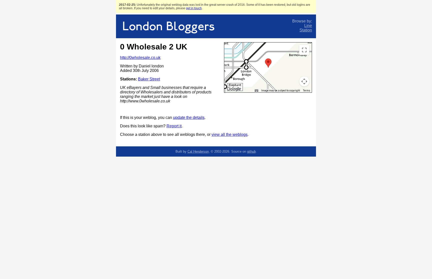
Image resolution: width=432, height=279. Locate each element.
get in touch (194, 8)
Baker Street (149, 79)
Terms (306, 90)
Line (308, 25)
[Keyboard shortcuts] (256, 90)
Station (306, 30)
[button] (268, 63)
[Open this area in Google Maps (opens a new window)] (234, 89)
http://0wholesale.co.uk (140, 57)
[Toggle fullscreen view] (304, 50)
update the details (188, 117)
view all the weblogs (230, 134)
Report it (174, 126)
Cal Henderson (198, 151)
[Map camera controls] (304, 81)
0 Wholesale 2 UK (153, 46)
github (251, 151)
